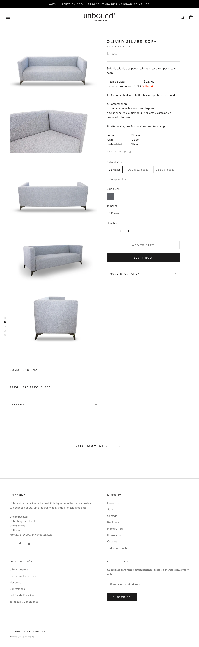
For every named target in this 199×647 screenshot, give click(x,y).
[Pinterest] (130, 152)
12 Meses (114, 170)
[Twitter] (125, 152)
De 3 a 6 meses (164, 170)
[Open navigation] (8, 17)
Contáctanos (17, 589)
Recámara (113, 522)
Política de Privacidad (22, 595)
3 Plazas (114, 213)
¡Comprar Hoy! (117, 179)
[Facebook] (120, 152)
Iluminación (114, 535)
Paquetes (113, 503)
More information (125, 273)
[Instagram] (29, 543)
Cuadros (112, 541)
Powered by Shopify (22, 636)
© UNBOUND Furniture (28, 631)
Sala (110, 509)
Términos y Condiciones (24, 602)
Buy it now (143, 257)
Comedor (112, 516)
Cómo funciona (19, 569)
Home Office (115, 529)
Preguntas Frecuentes (30, 387)
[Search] (183, 17)
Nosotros (15, 582)
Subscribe (122, 597)
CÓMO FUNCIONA (24, 369)
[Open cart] (191, 17)
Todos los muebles (118, 548)
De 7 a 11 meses (138, 170)
